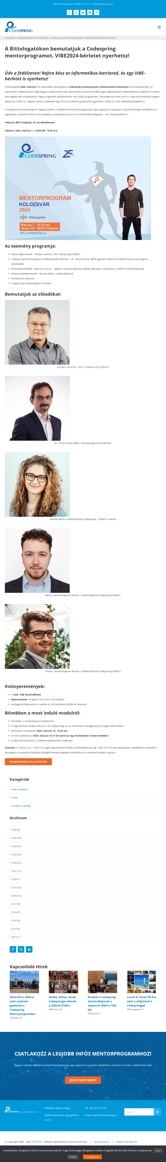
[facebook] (13, 949)
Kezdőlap (10, 37)
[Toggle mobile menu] (159, 27)
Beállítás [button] (72, 1157)
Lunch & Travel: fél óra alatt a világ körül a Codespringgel (102, 1001)
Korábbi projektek (21, 805)
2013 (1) (16, 937)
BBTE (20, 101)
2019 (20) (16, 887)
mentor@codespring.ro (102, 4)
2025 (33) (16, 837)
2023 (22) (16, 854)
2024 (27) (16, 846)
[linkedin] (29, 949)
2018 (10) (16, 895)
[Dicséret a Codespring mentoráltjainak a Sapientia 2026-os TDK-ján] (63, 972)
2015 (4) (16, 920)
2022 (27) (16, 862)
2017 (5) (16, 903)
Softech (37, 747)
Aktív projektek (20, 789)
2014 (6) (16, 928)
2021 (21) (16, 870)
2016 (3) (16, 912)
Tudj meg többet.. (92, 1157)
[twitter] (21, 949)
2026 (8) (16, 829)
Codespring (24, 747)
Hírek (14, 797)
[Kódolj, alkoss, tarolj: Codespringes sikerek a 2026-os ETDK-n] (24, 972)
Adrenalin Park (47, 699)
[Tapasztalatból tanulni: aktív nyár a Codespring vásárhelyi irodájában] (141, 972)
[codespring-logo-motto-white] (21, 1103)
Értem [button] (157, 1150)
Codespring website (126, 1137)
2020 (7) (16, 879)
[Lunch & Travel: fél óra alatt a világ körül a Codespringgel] (102, 972)
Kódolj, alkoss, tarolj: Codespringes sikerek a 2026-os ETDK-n (23, 1001)
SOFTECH (37, 1137)
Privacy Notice (101, 1137)
